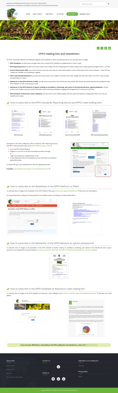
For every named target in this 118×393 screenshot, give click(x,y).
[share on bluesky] (105, 48)
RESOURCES (71, 14)
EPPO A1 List (10, 366)
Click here (81, 366)
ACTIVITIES (60, 14)
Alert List (9, 373)
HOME (28, 14)
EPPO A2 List (10, 369)
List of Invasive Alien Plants (14, 377)
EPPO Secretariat (92, 345)
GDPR (80, 376)
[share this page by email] (109, 48)
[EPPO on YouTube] (63, 379)
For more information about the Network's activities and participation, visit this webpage (67, 250)
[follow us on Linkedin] (58, 379)
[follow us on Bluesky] (53, 379)
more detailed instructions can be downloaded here (31, 169)
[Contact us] (58, 366)
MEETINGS (49, 14)
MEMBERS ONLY (85, 14)
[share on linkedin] (98, 48)
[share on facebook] (102, 48)
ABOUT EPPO (37, 14)
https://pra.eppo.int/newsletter (66, 191)
